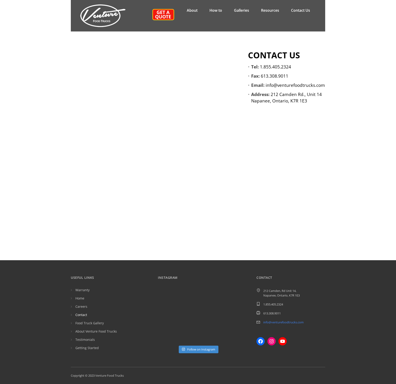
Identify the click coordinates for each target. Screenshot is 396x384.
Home (79, 298)
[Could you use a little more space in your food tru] (208, 311)
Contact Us (300, 10)
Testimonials (85, 339)
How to (215, 10)
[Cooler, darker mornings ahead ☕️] (229, 324)
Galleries (241, 10)
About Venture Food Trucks (96, 331)
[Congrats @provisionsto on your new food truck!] (229, 336)
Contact (81, 315)
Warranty (82, 290)
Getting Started (87, 348)
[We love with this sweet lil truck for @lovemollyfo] (188, 336)
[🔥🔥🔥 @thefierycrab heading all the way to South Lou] (188, 324)
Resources (270, 10)
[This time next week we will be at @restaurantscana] (229, 299)
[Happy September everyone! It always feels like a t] (188, 299)
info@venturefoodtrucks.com (283, 322)
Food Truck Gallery (89, 323)
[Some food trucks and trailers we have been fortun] (167, 324)
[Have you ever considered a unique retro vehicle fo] (208, 336)
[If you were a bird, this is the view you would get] (167, 336)
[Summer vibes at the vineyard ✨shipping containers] (208, 299)
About (192, 10)
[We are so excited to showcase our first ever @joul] (167, 311)
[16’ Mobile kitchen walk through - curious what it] (188, 311)
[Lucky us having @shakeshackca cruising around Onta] (167, 299)
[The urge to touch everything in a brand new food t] (208, 324)
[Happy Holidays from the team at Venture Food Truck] (229, 311)
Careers (81, 306)
